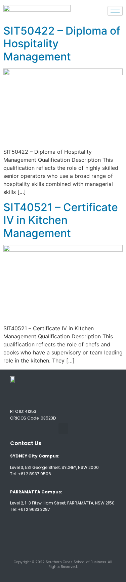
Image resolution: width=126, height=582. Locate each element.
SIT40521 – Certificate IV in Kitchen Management (60, 220)
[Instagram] (99, 536)
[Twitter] (50, 536)
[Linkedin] (75, 536)
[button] (63, 428)
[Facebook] (26, 536)
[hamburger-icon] (115, 11)
